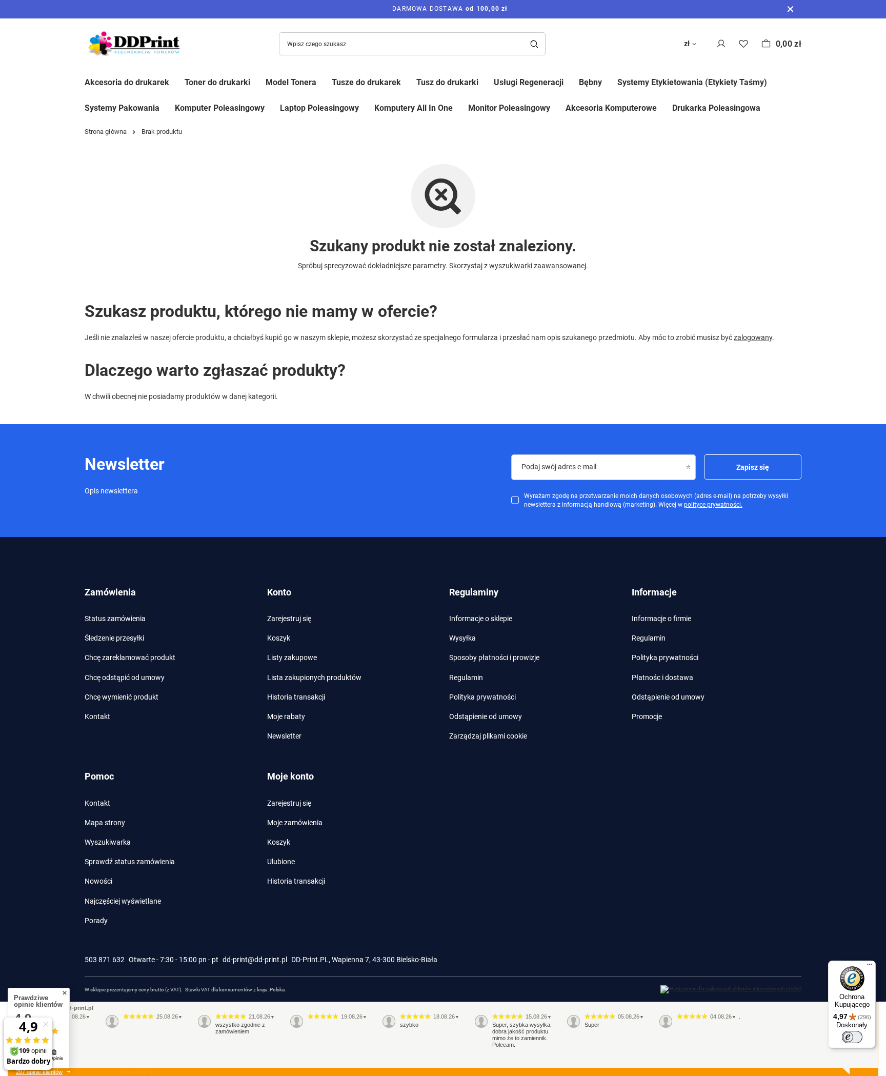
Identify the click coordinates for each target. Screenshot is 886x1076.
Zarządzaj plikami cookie (488, 736)
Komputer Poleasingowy (220, 108)
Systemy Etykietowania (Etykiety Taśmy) (692, 82)
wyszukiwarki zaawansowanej (537, 266)
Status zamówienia (115, 618)
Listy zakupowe (292, 657)
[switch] (852, 1037)
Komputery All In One (413, 108)
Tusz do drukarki (447, 82)
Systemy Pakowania (122, 108)
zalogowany (753, 337)
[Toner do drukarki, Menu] (257, 81)
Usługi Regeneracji (528, 82)
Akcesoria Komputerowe (611, 108)
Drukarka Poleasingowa (716, 108)
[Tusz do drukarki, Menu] (486, 81)
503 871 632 (105, 959)
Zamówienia (110, 592)
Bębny (590, 82)
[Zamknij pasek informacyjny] (790, 9)
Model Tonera (291, 82)
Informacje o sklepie (480, 618)
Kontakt (97, 716)
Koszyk (278, 638)
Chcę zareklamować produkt (130, 657)
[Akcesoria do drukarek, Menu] (176, 81)
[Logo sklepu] (136, 44)
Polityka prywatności (482, 697)
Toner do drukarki (217, 82)
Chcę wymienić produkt (121, 697)
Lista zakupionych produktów (314, 677)
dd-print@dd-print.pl (255, 959)
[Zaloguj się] (721, 44)
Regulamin (466, 677)
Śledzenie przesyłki (114, 638)
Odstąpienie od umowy (485, 716)
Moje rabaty (286, 716)
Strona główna (106, 131)
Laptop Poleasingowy (319, 108)
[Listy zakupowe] (743, 44)
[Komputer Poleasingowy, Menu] (272, 107)
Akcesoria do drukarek (127, 82)
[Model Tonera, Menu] (324, 81)
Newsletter (284, 736)
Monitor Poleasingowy (509, 108)
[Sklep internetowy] (730, 989)
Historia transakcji (296, 697)
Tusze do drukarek (366, 82)
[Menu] (869, 967)
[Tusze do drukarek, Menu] (408, 81)
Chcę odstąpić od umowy (125, 677)
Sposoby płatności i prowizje (494, 657)
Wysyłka (462, 638)
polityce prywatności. (713, 504)
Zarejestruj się (289, 618)
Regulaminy (473, 592)
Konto (279, 592)
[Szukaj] (534, 43)
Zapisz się (752, 467)
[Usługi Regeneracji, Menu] (571, 81)
